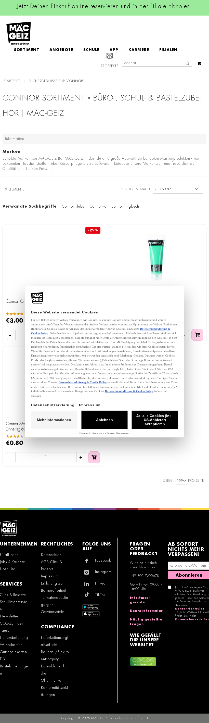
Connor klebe (73, 206)
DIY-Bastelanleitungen (14, 666)
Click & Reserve (13, 595)
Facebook (103, 560)
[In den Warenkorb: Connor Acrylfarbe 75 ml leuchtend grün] (197, 335)
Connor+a (98, 206)
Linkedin (102, 583)
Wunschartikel (12, 644)
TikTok (100, 595)
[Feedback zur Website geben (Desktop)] (146, 660)
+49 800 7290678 (144, 575)
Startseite (12, 81)
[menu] (98, 49)
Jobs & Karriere (12, 562)
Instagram (103, 572)
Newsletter (9, 616)
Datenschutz (51, 554)
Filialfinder (9, 554)
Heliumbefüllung (14, 637)
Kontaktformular (146, 610)
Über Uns (8, 569)
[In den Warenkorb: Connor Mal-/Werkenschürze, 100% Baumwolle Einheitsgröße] (94, 457)
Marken (12, 152)
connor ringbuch (125, 206)
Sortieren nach (135, 189)
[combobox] (157, 63)
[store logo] (18, 33)
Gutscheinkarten (13, 652)
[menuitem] (29, 49)
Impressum (50, 576)
